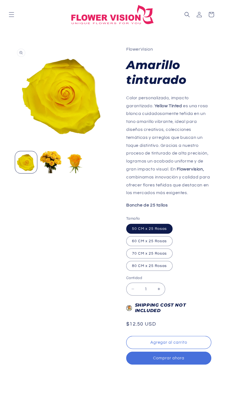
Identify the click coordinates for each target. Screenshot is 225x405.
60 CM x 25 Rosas (149, 241)
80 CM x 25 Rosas (149, 266)
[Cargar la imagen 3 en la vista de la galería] (75, 162)
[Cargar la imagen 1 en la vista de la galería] (26, 162)
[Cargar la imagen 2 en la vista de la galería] (51, 162)
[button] (11, 15)
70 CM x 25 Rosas (149, 253)
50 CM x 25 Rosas (149, 229)
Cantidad (134, 278)
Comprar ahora (168, 358)
